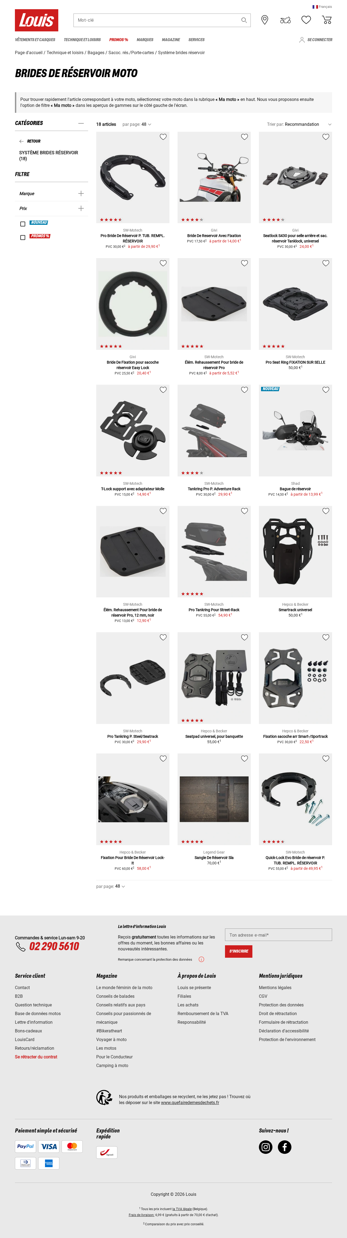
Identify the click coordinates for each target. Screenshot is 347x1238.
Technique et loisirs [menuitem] (82, 40)
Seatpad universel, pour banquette (214, 736)
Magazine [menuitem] (171, 40)
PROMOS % (40, 236)
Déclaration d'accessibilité (284, 1030)
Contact (22, 987)
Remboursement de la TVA (203, 1013)
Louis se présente (194, 987)
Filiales (184, 996)
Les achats (188, 1004)
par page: (131, 124)
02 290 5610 (54, 947)
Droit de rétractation (278, 1013)
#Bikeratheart (109, 1030)
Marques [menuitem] (145, 40)
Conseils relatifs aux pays (120, 1004)
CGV (263, 996)
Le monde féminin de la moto (124, 987)
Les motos (106, 1048)
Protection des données (281, 1004)
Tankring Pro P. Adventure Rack (214, 489)
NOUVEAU (39, 222)
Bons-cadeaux (28, 1030)
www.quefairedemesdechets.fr (190, 1102)
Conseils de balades (115, 996)
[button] (322, 7)
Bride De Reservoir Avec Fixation (214, 235)
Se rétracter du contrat (36, 1056)
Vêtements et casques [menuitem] (35, 40)
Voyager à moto (111, 1039)
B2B (19, 996)
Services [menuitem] (196, 40)
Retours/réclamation (34, 1048)
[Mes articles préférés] (306, 20)
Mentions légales (275, 987)
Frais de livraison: (142, 1215)
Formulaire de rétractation (283, 1022)
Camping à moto (112, 1065)
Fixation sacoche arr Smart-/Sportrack (295, 736)
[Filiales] (264, 20)
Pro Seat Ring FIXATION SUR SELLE (295, 362)
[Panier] (326, 20)
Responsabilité (192, 1022)
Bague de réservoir (295, 489)
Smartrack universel (295, 610)
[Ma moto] (285, 20)
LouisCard (24, 1039)
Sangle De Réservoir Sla (214, 857)
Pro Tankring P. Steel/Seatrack (132, 736)
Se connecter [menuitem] (319, 40)
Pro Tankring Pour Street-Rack (214, 610)
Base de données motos (38, 1013)
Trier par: (275, 124)
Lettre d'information (34, 1022)
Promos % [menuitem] (118, 40)
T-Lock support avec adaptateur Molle (132, 489)
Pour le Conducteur (114, 1056)
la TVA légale (182, 1209)
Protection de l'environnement (287, 1039)
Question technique (33, 1004)
